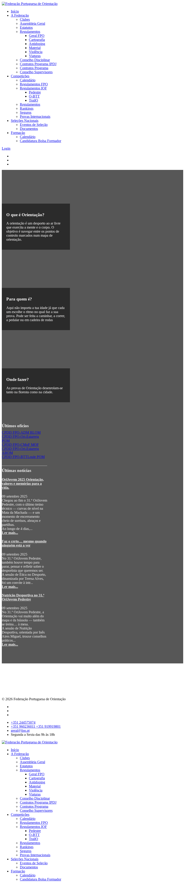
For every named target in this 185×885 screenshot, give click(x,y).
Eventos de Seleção (34, 125)
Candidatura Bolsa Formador (40, 141)
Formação (18, 133)
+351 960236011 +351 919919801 (36, 726)
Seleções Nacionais (24, 120)
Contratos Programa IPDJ (38, 64)
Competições (20, 76)
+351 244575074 (23, 722)
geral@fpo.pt (20, 730)
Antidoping (37, 44)
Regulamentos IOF (33, 88)
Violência (35, 52)
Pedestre (35, 92)
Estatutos (26, 27)
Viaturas (35, 56)
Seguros (25, 112)
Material (35, 48)
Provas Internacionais (35, 116)
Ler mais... (10, 533)
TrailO (33, 100)
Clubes (25, 19)
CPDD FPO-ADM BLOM (21, 432)
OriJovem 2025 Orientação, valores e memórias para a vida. (23, 483)
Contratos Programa (34, 68)
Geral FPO (36, 36)
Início (15, 11)
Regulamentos (30, 31)
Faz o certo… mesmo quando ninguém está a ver (24, 543)
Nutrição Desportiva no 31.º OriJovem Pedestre (23, 597)
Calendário (27, 80)
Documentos (29, 129)
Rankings (26, 108)
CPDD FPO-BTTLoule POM (23, 457)
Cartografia (37, 40)
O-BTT (34, 96)
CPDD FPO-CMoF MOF (20, 445)
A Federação (20, 15)
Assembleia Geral (32, 23)
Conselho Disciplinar (35, 60)
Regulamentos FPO (34, 84)
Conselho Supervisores (36, 72)
